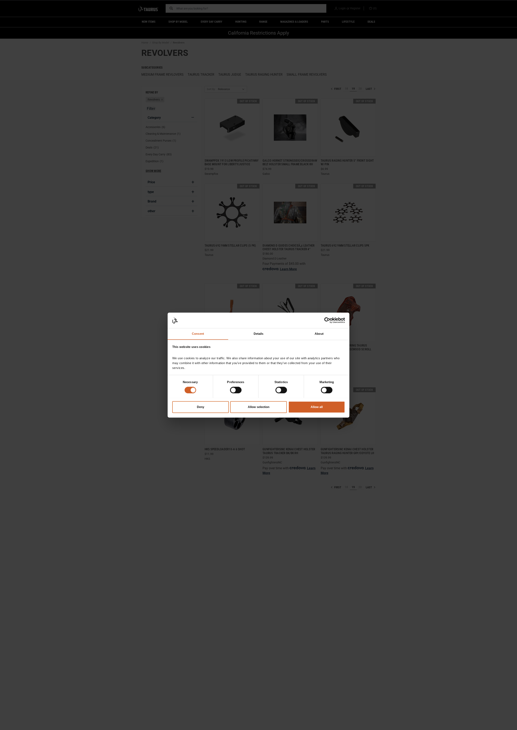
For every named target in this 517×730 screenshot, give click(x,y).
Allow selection (258, 407)
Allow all (317, 407)
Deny (200, 407)
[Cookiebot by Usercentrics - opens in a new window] (327, 320)
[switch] (236, 390)
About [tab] (319, 333)
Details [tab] (259, 333)
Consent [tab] (198, 333)
